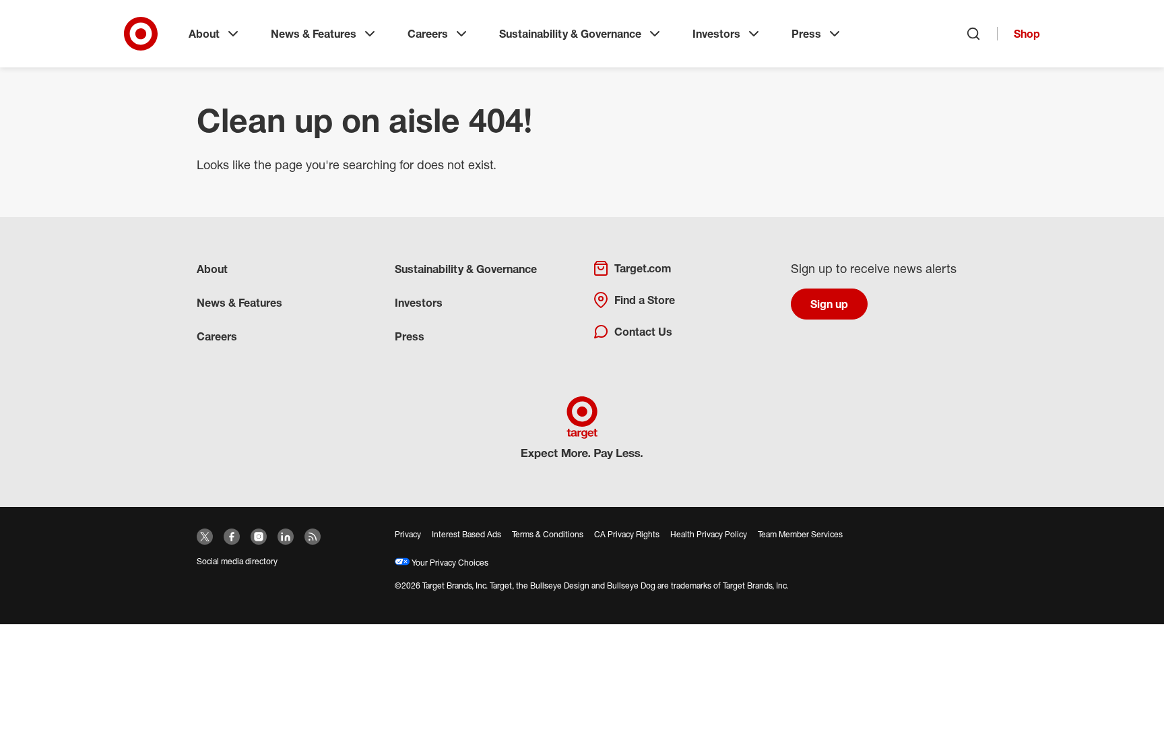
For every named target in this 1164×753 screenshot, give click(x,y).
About (204, 33)
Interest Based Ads (466, 534)
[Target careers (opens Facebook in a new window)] (232, 537)
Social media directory (237, 561)
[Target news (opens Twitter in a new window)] (205, 537)
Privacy (408, 534)
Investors (716, 33)
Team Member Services (800, 534)
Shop (1027, 33)
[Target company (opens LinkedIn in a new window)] (286, 537)
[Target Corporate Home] (141, 34)
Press (806, 33)
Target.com (642, 268)
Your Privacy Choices (449, 563)
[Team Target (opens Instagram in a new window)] (259, 537)
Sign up (829, 304)
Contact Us (643, 331)
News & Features (313, 33)
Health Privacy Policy (708, 534)
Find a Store (644, 300)
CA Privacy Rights (626, 534)
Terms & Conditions (547, 534)
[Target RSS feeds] (312, 537)
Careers (428, 33)
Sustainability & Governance (570, 33)
